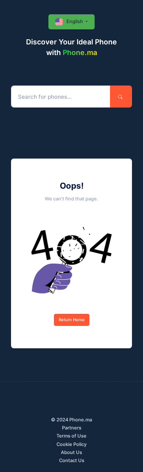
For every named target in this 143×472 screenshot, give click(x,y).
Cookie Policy (71, 444)
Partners (71, 428)
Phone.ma (80, 52)
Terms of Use (71, 436)
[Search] (121, 97)
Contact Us (71, 460)
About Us (71, 452)
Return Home (72, 319)
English (74, 21)
